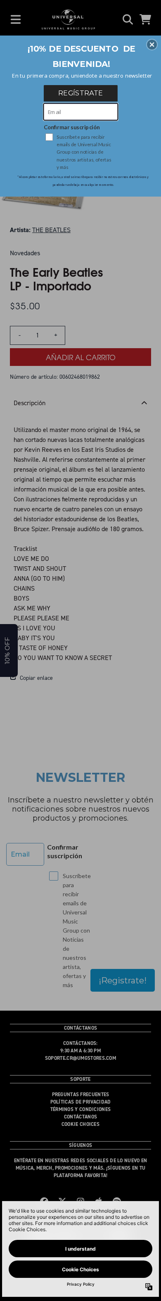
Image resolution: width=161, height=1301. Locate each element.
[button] (152, 45)
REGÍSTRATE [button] (80, 93)
